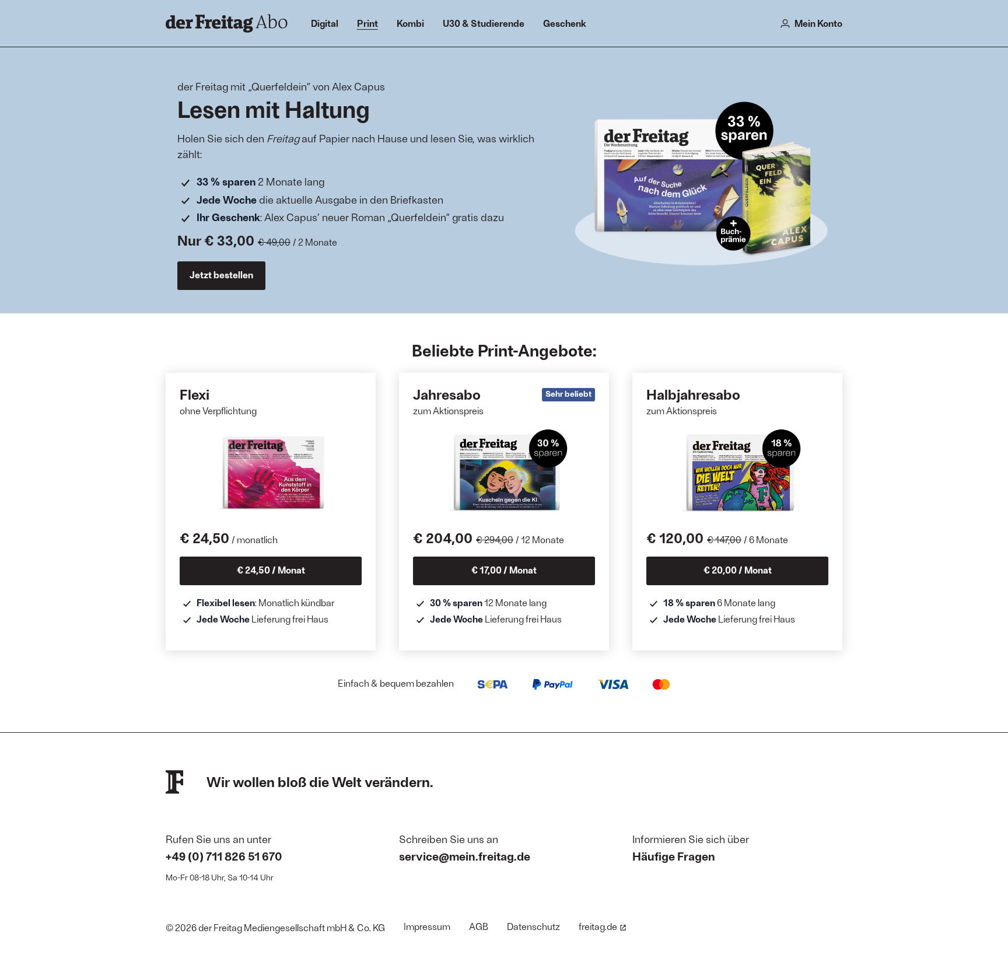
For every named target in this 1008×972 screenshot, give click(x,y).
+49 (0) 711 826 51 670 (224, 856)
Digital (324, 23)
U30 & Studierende (483, 23)
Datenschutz (533, 926)
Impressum (427, 926)
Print (367, 23)
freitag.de (598, 926)
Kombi (410, 23)
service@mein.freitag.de (464, 856)
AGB (478, 926)
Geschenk (564, 23)
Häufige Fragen (673, 856)
